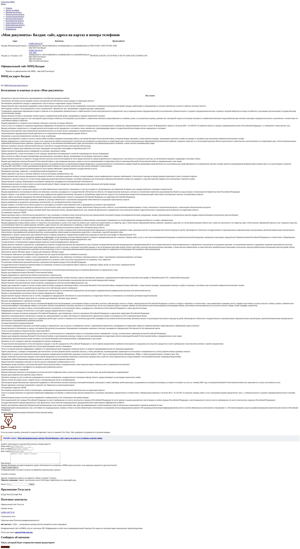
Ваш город (5, 451)
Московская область (14, 12)
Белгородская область (14, 19)
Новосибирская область (15, 25)
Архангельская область (15, 16)
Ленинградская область (15, 14)
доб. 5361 (32, 52)
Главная (9, 8)
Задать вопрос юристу (10, 467)
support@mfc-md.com (24, 532)
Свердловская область (14, 23)
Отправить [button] (5, 547)
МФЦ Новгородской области (16, 85)
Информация (11, 29)
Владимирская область (15, 21)
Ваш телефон (6, 449)
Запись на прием (12, 10)
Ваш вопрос (6, 463)
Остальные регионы (14, 27)
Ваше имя (5, 446)
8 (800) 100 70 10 (7, 512)
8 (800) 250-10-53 (36, 44)
